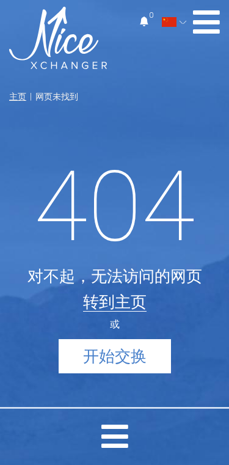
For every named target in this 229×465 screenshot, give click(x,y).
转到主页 (115, 302)
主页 (17, 96)
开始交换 (115, 356)
